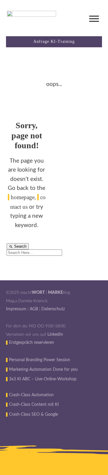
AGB (34, 309)
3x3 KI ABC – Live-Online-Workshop (42, 379)
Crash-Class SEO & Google (33, 414)
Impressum (16, 309)
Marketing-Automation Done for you (43, 369)
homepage (22, 197)
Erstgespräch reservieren (31, 343)
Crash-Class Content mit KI (34, 405)
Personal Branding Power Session (39, 360)
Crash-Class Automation (31, 395)
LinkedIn (55, 334)
